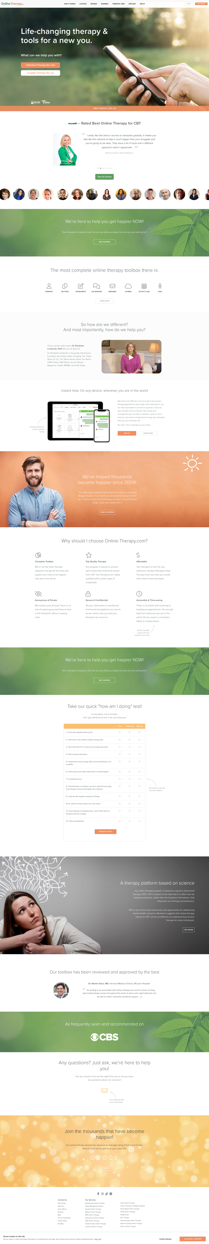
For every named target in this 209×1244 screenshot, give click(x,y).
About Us (61, 1206)
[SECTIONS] (64, 287)
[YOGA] (160, 287)
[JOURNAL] (128, 287)
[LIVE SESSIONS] (96, 287)
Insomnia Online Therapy (93, 1227)
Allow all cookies (192, 1239)
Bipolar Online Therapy (93, 1212)
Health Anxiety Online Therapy (95, 1224)
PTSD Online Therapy (128, 1212)
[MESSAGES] (112, 287)
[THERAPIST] (49, 287)
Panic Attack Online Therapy (130, 1209)
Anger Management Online (94, 1206)
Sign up (127, 433)
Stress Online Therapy (128, 1226)
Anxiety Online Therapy (93, 1209)
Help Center (62, 1203)
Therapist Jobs (118, 4)
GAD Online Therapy (92, 1221)
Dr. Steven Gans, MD (98, 983)
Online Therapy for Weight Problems (133, 1206)
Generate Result (105, 832)
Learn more (104, 301)
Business (104, 4)
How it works (69, 4)
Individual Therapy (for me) (40, 65)
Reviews (94, 4)
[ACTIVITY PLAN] (144, 287)
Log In (189, 3)
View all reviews (104, 177)
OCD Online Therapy (128, 1203)
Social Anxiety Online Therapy (131, 1221)
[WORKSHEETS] (80, 287)
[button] (98, 168)
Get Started (201, 3)
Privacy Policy (62, 1221)
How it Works (62, 1209)
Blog (59, 1215)
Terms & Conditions (64, 1218)
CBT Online (188, 930)
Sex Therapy (125, 1218)
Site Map (61, 1224)
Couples (83, 4)
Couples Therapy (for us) (40, 72)
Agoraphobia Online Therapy (95, 1203)
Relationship (125, 1215)
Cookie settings (165, 1239)
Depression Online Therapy (94, 1218)
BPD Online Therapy (92, 1215)
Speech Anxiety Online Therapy (131, 1223)
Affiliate (132, 4)
